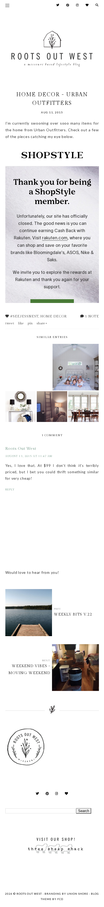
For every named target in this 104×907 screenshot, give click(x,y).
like (21, 323)
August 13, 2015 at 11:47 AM (28, 456)
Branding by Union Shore (66, 893)
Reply (10, 489)
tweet (9, 323)
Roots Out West (20, 448)
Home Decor (53, 316)
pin (30, 323)
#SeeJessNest (24, 316)
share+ (42, 323)
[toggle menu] (7, 5)
